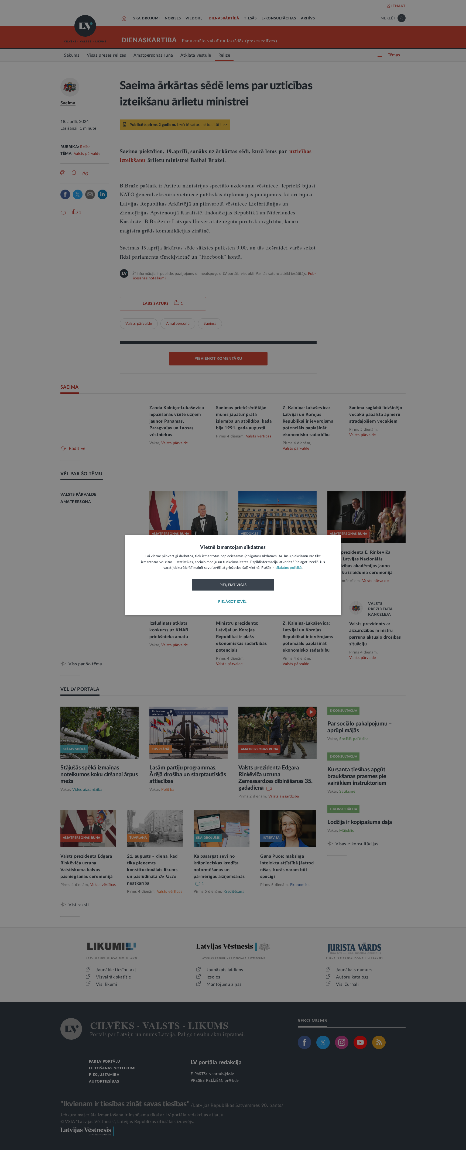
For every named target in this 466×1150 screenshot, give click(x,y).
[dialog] (233, 575)
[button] (233, 602)
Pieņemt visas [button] (233, 585)
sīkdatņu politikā (289, 568)
